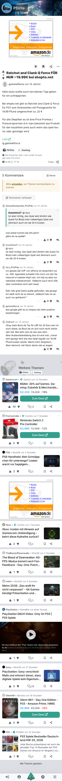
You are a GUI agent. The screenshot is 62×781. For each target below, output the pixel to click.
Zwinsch (10, 322)
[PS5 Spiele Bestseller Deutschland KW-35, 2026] (11, 743)
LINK (5, 139)
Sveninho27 (12, 245)
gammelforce (12, 306)
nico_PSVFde (12, 267)
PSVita (19, 8)
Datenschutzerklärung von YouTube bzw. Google (29, 647)
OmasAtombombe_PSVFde (19, 206)
